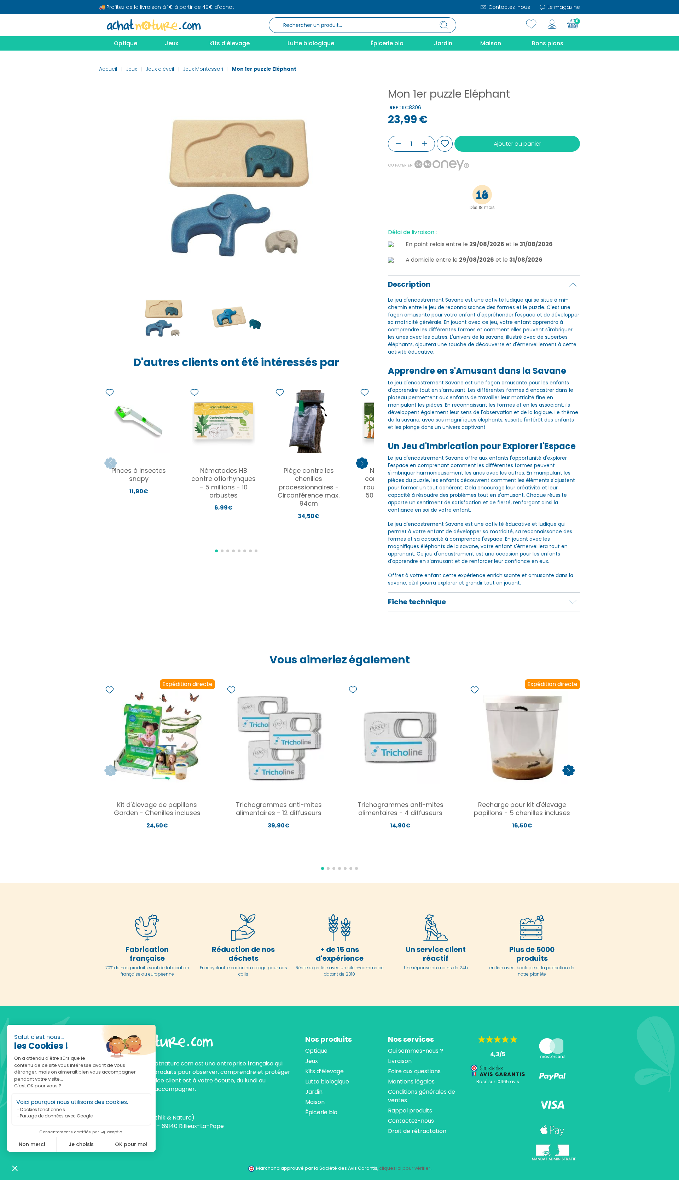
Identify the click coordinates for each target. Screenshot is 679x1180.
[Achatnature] (154, 24)
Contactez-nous (508, 7)
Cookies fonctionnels (42, 1109)
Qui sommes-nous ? (415, 1051)
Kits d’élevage (324, 1071)
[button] (14, 1167)
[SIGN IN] (552, 24)
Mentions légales (411, 1081)
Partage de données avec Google (56, 1116)
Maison (315, 1102)
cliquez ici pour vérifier (404, 1168)
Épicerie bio (321, 1112)
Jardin (314, 1092)
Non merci (32, 1144)
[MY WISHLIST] (531, 24)
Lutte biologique (327, 1081)
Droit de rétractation (417, 1131)
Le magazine (563, 7)
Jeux (311, 1061)
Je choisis (81, 1144)
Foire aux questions (414, 1071)
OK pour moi (131, 1144)
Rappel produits (410, 1110)
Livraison (400, 1061)
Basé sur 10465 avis (497, 1082)
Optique (316, 1051)
